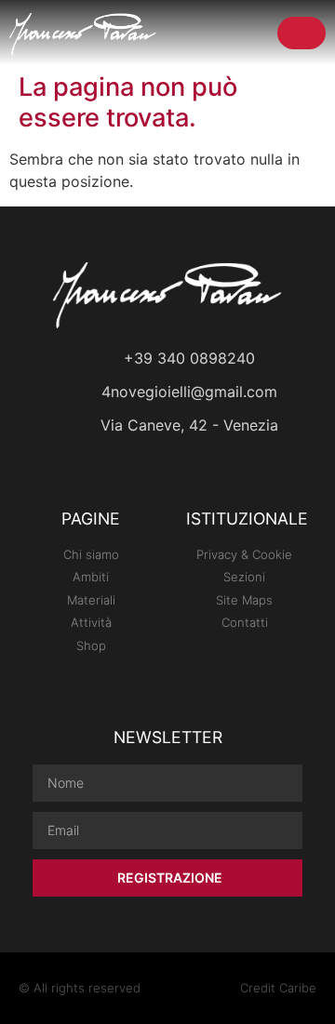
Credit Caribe (278, 987)
